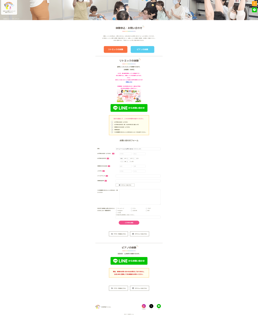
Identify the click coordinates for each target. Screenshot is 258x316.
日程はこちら (129, 82)
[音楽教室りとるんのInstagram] (144, 306)
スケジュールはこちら (126, 185)
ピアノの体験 (142, 49)
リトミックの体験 (115, 49)
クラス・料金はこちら (120, 234)
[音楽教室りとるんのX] (151, 306)
